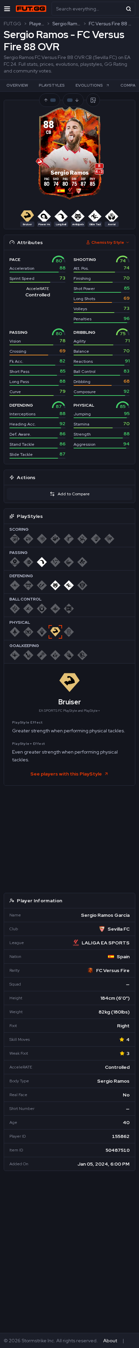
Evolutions (89, 85)
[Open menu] (7, 8)
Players (36, 24)
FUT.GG (12, 24)
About (110, 1341)
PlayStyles (52, 85)
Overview (17, 85)
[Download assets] (93, 100)
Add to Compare (74, 494)
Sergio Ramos (66, 24)
